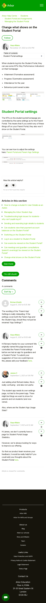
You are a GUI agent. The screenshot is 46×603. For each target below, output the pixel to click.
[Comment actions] (41, 315)
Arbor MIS (23, 513)
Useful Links (23, 552)
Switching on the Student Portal (17, 235)
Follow (7, 38)
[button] (41, 5)
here (30, 361)
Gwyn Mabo (15, 45)
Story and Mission (23, 537)
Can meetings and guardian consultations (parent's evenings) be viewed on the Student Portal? (21, 250)
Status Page (23, 569)
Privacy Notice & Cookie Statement (23, 560)
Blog (23, 529)
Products (23, 509)
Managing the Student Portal (17, 21)
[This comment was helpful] (41, 302)
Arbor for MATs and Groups (23, 517)
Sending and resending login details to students (24, 223)
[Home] (8, 5)
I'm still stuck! (10, 274)
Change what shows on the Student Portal (22, 257)
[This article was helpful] (6, 185)
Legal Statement (23, 564)
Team (23, 541)
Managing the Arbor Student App (18, 212)
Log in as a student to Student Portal (19, 239)
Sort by (7, 291)
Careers (23, 545)
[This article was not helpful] (13, 185)
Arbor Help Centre (9, 16)
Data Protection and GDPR (23, 556)
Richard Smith (16, 302)
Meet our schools (23, 533)
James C (13, 373)
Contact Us (23, 576)
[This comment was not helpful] (41, 311)
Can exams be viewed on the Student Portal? (23, 243)
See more (8, 264)
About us (23, 525)
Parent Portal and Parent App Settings (22, 152)
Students (24, 16)
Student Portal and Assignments (18, 18)
